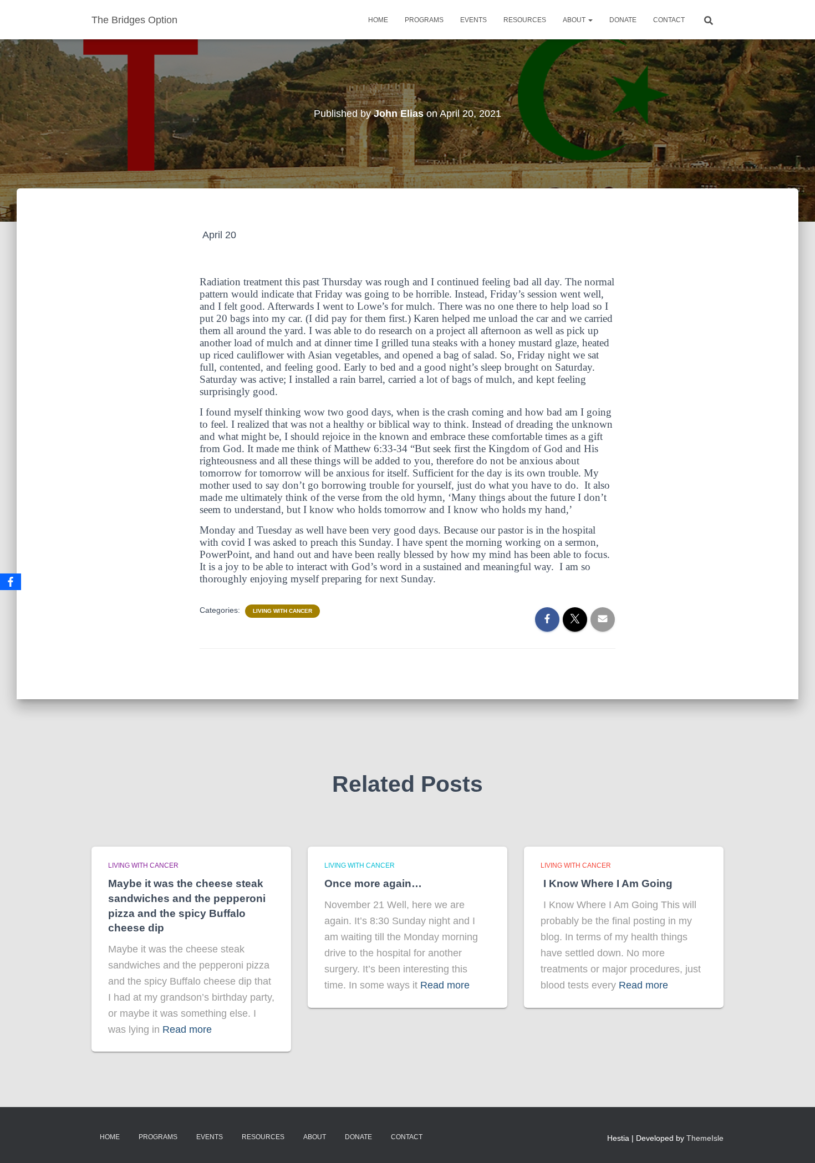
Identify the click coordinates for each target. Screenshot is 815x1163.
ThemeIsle (705, 1138)
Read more (187, 1029)
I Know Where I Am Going (607, 883)
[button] (590, 20)
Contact (669, 20)
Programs (424, 20)
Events (473, 20)
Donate (622, 20)
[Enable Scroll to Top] (793, 1141)
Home (378, 20)
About (575, 20)
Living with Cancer (282, 611)
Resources (524, 20)
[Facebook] (10, 581)
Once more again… (373, 883)
